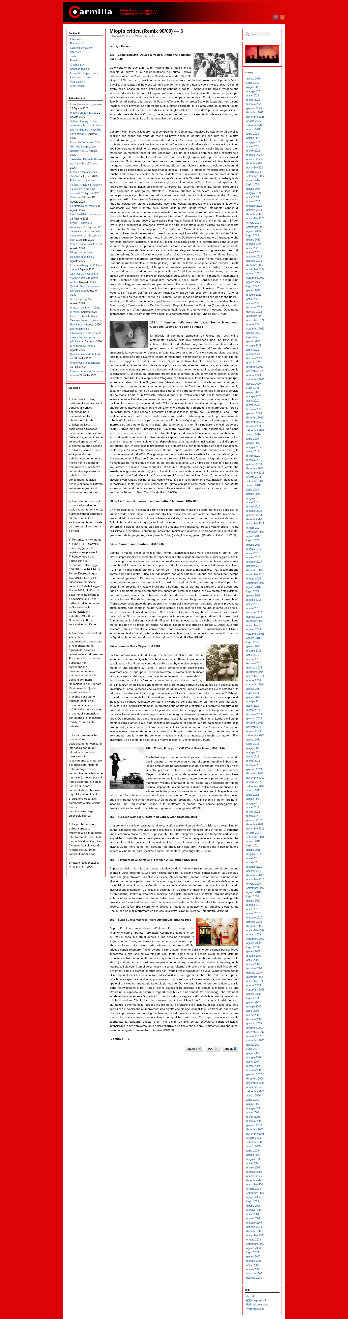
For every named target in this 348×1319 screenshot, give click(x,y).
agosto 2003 (253, 1248)
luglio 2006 (252, 1099)
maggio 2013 (253, 752)
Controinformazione (81, 47)
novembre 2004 (255, 1184)
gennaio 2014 (254, 718)
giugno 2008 (253, 1002)
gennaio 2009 (254, 972)
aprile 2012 (252, 807)
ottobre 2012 (253, 781)
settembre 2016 (255, 582)
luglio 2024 (252, 184)
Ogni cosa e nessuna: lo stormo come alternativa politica (84, 278)
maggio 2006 (253, 1108)
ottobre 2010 (253, 883)
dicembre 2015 (254, 620)
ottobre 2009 (253, 934)
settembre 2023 (255, 226)
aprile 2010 (252, 909)
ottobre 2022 (253, 273)
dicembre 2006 (254, 1078)
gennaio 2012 (254, 820)
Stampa (192, 1048)
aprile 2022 (252, 298)
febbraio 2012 (254, 815)
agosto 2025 (253, 129)
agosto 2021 (253, 332)
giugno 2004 (253, 1205)
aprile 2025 (252, 146)
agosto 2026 (253, 78)
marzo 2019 (253, 455)
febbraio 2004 (254, 1222)
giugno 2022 (253, 290)
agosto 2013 (253, 739)
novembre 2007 (255, 1031)
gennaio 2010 (254, 921)
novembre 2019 (255, 421)
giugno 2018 (253, 493)
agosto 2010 (253, 892)
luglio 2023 (252, 235)
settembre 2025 (255, 125)
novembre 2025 (255, 116)
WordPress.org (255, 1308)
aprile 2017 (252, 553)
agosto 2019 (253, 434)
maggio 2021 (253, 345)
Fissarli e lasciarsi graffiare (86, 104)
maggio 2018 (253, 498)
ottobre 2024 (253, 171)
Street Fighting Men (81, 299)
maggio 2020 (253, 396)
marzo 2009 (253, 964)
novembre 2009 (255, 930)
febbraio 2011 (254, 866)
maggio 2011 (253, 854)
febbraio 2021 (254, 358)
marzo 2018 (253, 506)
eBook (229, 1048)
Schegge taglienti (80, 68)
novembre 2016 (255, 574)
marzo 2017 (253, 557)
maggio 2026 (253, 91)
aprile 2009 (252, 959)
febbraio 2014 (254, 714)
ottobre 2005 (253, 1137)
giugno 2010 (253, 900)
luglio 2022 (252, 286)
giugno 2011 (253, 849)
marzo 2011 (253, 862)
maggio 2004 (253, 1209)
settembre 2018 (255, 481)
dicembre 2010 (254, 875)
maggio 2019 (253, 447)
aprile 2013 (252, 756)
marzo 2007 (253, 1065)
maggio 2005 (253, 1159)
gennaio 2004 (254, 1226)
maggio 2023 (253, 243)
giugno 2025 (253, 137)
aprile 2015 (252, 654)
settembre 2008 (255, 989)
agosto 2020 (253, 383)
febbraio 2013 (254, 765)
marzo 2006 (253, 1116)
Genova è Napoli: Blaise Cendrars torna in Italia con (86, 320)
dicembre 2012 (254, 773)
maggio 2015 (253, 650)
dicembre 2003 (254, 1231)
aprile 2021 (252, 349)
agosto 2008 (253, 993)
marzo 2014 (253, 709)
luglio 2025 (252, 133)
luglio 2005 (252, 1150)
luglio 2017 (252, 540)
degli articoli (256, 1300)
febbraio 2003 (254, 1273)
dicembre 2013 (254, 722)
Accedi (250, 1296)
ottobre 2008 (253, 985)
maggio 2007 (253, 1057)
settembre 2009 (255, 938)
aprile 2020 (252, 400)
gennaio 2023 (254, 260)
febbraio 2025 (254, 154)
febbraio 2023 (254, 256)
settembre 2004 (255, 1193)
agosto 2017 (253, 536)
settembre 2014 (255, 684)
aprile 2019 (252, 451)
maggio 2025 (253, 142)
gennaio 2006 (254, 1125)
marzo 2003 (253, 1269)
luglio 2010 (252, 896)
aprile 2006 (252, 1112)
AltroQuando (77, 85)
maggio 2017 (253, 548)
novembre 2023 (255, 218)
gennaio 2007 (254, 1074)
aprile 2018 (252, 502)
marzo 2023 (253, 252)
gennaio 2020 (254, 413)
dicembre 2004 (254, 1180)
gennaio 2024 (254, 209)
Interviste (75, 51)
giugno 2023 (253, 239)
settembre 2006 (255, 1091)
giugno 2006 (253, 1104)
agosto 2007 (253, 1044)
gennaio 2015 (254, 667)
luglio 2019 (252, 438)
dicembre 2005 (254, 1129)
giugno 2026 (253, 87)
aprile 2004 (252, 1214)
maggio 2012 (253, 803)
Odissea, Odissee (80, 197)
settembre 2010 (255, 887)
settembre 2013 (255, 735)
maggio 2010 (253, 904)
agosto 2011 (253, 841)
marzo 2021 (253, 354)
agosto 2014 (253, 688)
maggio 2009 (253, 955)
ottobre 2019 (253, 426)
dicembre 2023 (254, 214)
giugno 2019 (253, 443)
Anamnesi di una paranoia (85, 362)
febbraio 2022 (254, 307)
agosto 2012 (253, 790)
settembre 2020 (255, 379)
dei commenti (257, 1304)
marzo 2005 (253, 1167)
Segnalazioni (77, 81)
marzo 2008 (253, 1015)
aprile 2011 (252, 858)
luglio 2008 (252, 998)
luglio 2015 (252, 642)
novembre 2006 (255, 1082)
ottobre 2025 (253, 120)
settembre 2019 (255, 430)
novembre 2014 (255, 676)
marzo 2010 (253, 913)
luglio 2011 (252, 845)
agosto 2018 (253, 485)
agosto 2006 (253, 1095)
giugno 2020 (253, 392)
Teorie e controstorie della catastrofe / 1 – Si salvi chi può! (86, 235)
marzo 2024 (253, 201)
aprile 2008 (252, 1010)
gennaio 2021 (254, 362)
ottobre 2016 (253, 578)
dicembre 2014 (254, 671)
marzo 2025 (253, 150)
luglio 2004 (252, 1201)
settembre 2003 (255, 1243)
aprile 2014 (252, 705)
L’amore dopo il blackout (84, 244)
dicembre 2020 (254, 366)
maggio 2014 (253, 701)
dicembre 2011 (254, 824)
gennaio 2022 (254, 311)
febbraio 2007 (254, 1070)
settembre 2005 (255, 1142)
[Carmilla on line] (174, 12)
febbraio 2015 (254, 663)
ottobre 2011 (253, 832)
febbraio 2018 (254, 510)
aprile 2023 (252, 248)
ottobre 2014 (253, 680)
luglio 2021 (252, 337)
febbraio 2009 (254, 968)
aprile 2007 (252, 1061)
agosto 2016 (253, 587)
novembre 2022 (255, 269)
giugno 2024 (253, 188)
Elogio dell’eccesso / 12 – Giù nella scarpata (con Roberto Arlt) (85, 146)
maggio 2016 (253, 599)
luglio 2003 (252, 1252)
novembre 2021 (255, 320)
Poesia (74, 60)
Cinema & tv (149, 36)
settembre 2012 (255, 786)
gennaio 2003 (254, 1277)
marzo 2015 (253, 659)
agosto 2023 (253, 231)
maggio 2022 (253, 294)
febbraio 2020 (254, 409)
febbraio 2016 (254, 612)
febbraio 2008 (254, 1019)
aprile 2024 (252, 197)
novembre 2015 (255, 625)
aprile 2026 (252, 95)
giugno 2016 (253, 595)
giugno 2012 (253, 798)
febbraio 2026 (254, 104)
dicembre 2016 (254, 570)
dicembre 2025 (254, 112)
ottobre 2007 (253, 1036)
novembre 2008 (255, 981)
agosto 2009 (253, 943)
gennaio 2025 (254, 159)
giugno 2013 (253, 748)
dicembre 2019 (254, 417)
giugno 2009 (253, 951)
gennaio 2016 (254, 616)
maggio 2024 (253, 193)
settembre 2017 (255, 531)
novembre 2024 (255, 167)
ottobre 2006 (253, 1087)
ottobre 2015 (253, 629)
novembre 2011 (255, 828)
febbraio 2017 (254, 561)
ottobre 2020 (253, 375)
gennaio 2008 (254, 1023)
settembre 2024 (255, 176)
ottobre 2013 (253, 731)
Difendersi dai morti (81, 345)
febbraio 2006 (254, 1120)
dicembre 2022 (254, 265)
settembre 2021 (255, 328)
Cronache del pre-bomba (84, 73)
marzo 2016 (253, 608)
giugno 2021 (253, 341)
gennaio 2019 (254, 464)
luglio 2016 (252, 591)
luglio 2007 (252, 1048)
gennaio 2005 (254, 1176)
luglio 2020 (252, 387)
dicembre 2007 (254, 1027)
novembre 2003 (255, 1235)
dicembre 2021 (254, 315)
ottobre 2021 (253, 324)
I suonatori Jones (80, 77)
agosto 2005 (253, 1146)
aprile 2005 (252, 1163)
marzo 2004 (253, 1218)
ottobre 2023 (253, 222)
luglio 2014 (252, 693)
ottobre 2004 (253, 1188)
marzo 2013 (253, 760)
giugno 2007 (253, 1053)
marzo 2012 (253, 811)
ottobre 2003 (253, 1239)
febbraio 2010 (254, 917)
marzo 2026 (253, 99)
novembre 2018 (255, 472)
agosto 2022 (253, 281)
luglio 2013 (252, 743)
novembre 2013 (255, 726)
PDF (211, 1048)
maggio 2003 (253, 1260)
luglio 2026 (252, 82)
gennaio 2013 (254, 769)
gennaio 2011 (254, 870)
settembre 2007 (255, 1040)
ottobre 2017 (253, 527)
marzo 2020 (253, 404)
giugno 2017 (253, 544)
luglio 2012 (252, 794)
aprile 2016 (252, 604)
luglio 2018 (252, 489)
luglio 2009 (252, 947)
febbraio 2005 (254, 1171)
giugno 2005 (253, 1154)
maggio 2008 (253, 1006)
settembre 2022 (255, 277)
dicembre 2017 (254, 519)
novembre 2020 (255, 370)
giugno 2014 (253, 697)
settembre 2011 (255, 837)
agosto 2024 (253, 180)
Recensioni (76, 43)
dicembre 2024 (254, 163)
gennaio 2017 (254, 565)
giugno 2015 (253, 646)
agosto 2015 (253, 637)
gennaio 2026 (254, 108)
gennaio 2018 (254, 515)
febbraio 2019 (254, 459)
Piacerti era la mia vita (83, 112)
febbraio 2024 (254, 205)
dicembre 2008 (254, 976)
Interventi (75, 39)
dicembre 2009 (254, 926)
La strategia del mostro (83, 205)
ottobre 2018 (253, 476)
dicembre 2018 (254, 468)
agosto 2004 (253, 1197)
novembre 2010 (255, 879)
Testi (73, 56)
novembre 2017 (255, 523)
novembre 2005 (255, 1133)
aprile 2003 (252, 1265)
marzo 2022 (253, 303)
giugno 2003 (253, 1256)
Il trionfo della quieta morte (85, 214)
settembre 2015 (255, 633)
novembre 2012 (255, 777)
